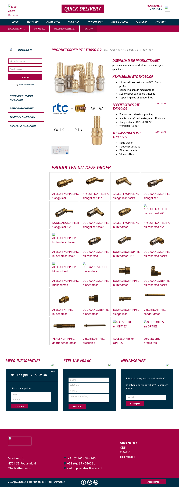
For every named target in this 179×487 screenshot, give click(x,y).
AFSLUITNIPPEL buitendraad (62, 312)
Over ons (73, 22)
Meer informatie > (56, 481)
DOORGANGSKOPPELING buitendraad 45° (125, 254)
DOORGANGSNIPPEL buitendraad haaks (156, 283)
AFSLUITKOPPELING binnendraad (64, 283)
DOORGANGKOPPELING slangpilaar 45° (64, 225)
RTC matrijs (39, 28)
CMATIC (125, 452)
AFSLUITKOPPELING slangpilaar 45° (95, 196)
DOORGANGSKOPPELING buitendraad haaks (156, 254)
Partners (141, 22)
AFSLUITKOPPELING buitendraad (125, 225)
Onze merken (119, 22)
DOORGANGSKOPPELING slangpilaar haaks (95, 225)
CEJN (123, 447)
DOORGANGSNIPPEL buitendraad (125, 283)
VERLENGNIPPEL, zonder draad (155, 312)
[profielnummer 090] (79, 108)
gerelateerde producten (152, 341)
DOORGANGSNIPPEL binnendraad (95, 312)
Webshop (32, 22)
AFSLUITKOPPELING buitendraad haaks (64, 254)
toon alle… (161, 103)
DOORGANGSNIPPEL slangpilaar (125, 312)
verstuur (19, 406)
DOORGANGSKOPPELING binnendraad (95, 283)
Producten (53, 22)
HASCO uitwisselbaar (64, 28)
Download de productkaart (136, 61)
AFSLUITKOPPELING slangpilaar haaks (125, 196)
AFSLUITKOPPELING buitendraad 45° (156, 225)
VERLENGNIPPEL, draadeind (94, 341)
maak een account (26, 84)
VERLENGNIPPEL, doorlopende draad (64, 341)
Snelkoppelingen (16, 28)
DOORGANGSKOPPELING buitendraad (95, 254)
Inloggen (25, 77)
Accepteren (153, 481)
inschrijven (135, 403)
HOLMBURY (127, 457)
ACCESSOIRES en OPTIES (123, 341)
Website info (95, 22)
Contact (160, 22)
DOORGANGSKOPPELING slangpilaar (156, 196)
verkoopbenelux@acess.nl (84, 468)
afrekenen (156, 9)
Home (15, 22)
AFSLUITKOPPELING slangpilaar (64, 196)
